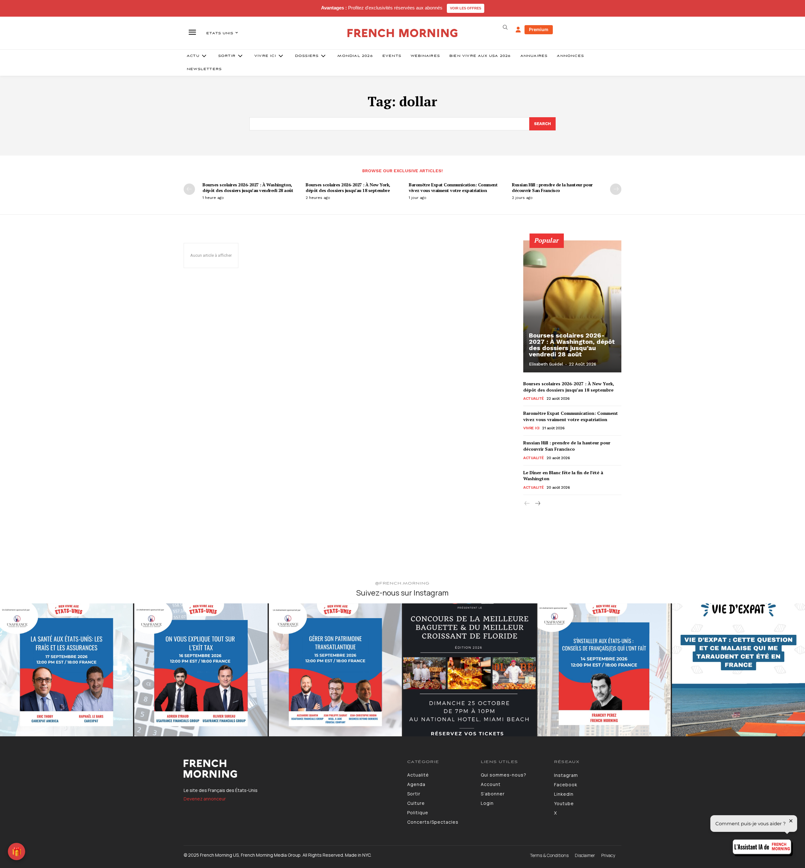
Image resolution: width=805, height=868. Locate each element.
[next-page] (615, 189)
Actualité (533, 398)
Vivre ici (531, 428)
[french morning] (402, 33)
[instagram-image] (66, 669)
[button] (505, 27)
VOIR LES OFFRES (465, 8)
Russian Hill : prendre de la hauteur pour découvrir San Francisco (552, 187)
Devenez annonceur (205, 799)
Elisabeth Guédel (546, 364)
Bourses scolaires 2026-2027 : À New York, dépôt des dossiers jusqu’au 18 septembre (348, 187)
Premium (538, 29)
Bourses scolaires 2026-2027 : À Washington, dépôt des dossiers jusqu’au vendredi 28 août (248, 187)
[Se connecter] (518, 30)
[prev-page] (189, 189)
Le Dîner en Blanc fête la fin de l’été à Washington (563, 476)
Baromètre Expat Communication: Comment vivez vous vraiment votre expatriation (453, 187)
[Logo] (291, 769)
